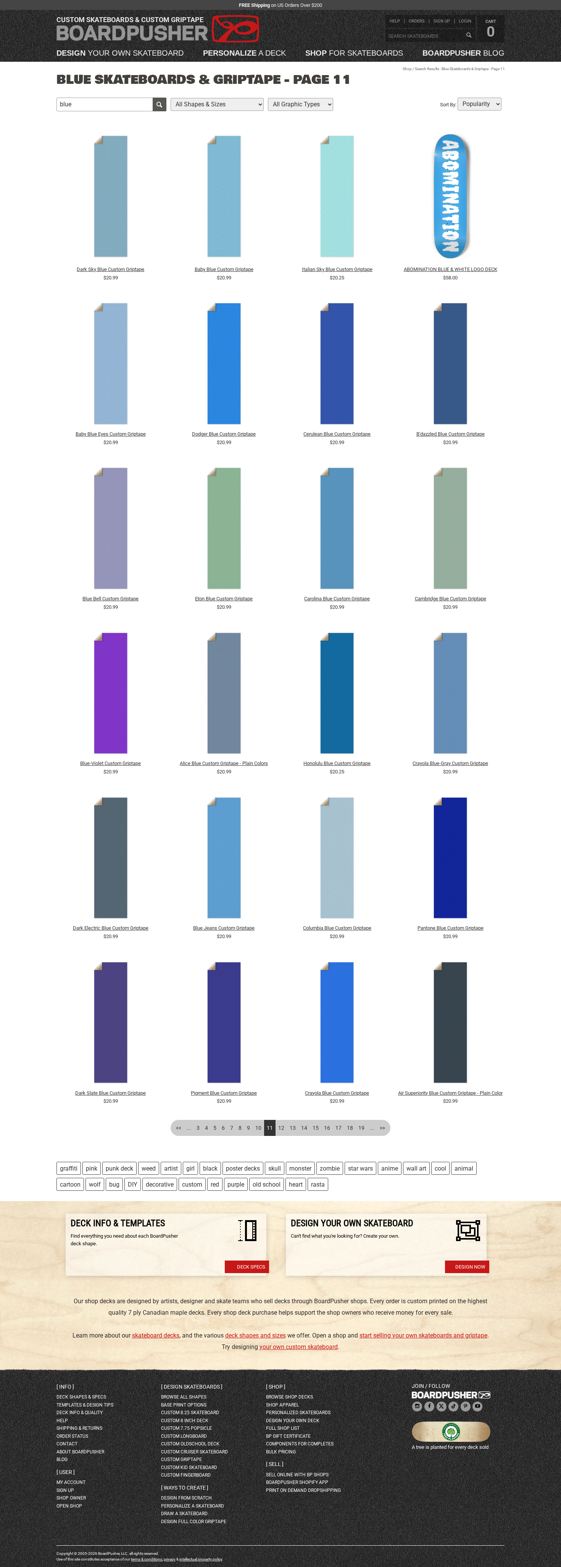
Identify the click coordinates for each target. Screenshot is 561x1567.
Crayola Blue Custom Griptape (337, 1093)
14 (304, 1128)
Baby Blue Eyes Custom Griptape (111, 434)
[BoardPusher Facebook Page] (429, 1407)
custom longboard (184, 1436)
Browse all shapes (183, 1397)
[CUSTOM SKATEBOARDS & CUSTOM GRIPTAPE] (157, 41)
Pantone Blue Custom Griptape (451, 928)
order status (72, 1436)
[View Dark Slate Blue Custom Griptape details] (110, 1024)
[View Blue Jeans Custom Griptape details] (224, 859)
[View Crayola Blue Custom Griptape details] (337, 1024)
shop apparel (282, 1405)
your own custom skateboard (299, 1346)
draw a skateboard (184, 1513)
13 (293, 1128)
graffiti (68, 1168)
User (65, 1472)
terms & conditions (146, 1559)
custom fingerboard (186, 1475)
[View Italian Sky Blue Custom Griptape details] (337, 198)
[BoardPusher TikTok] (453, 1407)
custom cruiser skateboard (194, 1452)
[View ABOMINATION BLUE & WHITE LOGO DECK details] (450, 198)
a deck (244, 53)
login (465, 21)
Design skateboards (192, 1387)
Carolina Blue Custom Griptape (337, 598)
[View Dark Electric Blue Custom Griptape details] (110, 859)
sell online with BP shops (297, 1474)
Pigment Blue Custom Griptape (224, 1093)
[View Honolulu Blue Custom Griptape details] (337, 694)
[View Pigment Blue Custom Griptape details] (224, 1024)
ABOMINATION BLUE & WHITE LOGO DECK (450, 269)
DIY (132, 1184)
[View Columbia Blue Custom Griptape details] (337, 859)
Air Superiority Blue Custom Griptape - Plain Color (450, 1093)
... (189, 1128)
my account (70, 1482)
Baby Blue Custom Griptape (224, 269)
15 (316, 1128)
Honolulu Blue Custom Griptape (337, 763)
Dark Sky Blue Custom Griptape (110, 269)
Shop (407, 69)
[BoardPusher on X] (442, 1407)
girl (190, 1168)
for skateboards (354, 53)
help (395, 21)
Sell (275, 1464)
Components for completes (300, 1444)
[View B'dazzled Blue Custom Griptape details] (450, 365)
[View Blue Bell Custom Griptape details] (110, 530)
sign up (442, 21)
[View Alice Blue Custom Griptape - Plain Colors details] (224, 694)
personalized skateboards (298, 1412)
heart (296, 1184)
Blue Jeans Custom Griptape (224, 928)
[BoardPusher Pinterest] (466, 1407)
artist (171, 1168)
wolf (95, 1184)
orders (417, 21)
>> (382, 1128)
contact (66, 1444)
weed (149, 1168)
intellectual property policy (200, 1559)
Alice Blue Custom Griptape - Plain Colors (224, 763)
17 (338, 1128)
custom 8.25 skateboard (190, 1412)
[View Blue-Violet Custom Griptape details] (110, 694)
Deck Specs (251, 1267)
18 (350, 1128)
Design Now (470, 1267)
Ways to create (185, 1488)
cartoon (70, 1184)
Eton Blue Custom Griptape (224, 598)
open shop (69, 1506)
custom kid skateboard (189, 1467)
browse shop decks (289, 1397)
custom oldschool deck (190, 1444)
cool (440, 1168)
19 (361, 1128)
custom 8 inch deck (184, 1420)
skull (274, 1168)
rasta (318, 1184)
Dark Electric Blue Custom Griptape (110, 928)
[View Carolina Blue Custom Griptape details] (337, 530)
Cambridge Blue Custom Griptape (450, 598)
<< (178, 1128)
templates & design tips (84, 1405)
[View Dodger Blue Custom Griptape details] (224, 365)
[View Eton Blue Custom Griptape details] (224, 530)
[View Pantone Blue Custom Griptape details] (450, 859)
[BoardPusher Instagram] (417, 1407)
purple (235, 1184)
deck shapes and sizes (255, 1335)
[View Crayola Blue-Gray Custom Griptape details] (450, 694)
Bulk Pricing (281, 1452)
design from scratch (186, 1498)
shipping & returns (79, 1428)
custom (192, 1184)
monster (300, 1168)
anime (389, 1168)
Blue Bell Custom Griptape (110, 598)
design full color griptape (193, 1521)
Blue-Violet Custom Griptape (110, 763)
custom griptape (181, 1459)
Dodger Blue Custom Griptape (224, 434)
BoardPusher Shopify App (297, 1482)
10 (258, 1128)
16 (327, 1128)
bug (114, 1184)
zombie (330, 1168)
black (210, 1168)
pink (91, 1168)
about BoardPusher (80, 1452)
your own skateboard (120, 53)
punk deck (119, 1168)
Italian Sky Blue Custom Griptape (337, 269)
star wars (360, 1168)
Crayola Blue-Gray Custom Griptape (450, 763)
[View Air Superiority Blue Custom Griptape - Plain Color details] (450, 1024)
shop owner (71, 1498)
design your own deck (292, 1420)
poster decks (243, 1168)
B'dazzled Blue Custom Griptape (450, 434)
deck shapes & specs (81, 1397)
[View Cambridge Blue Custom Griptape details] (450, 530)
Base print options (183, 1405)
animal (464, 1168)
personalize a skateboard (192, 1506)
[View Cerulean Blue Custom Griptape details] (337, 365)
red (215, 1184)
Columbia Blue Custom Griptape (337, 928)
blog (463, 53)
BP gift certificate (288, 1436)
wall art (416, 1168)
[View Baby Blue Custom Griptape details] (224, 198)
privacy (170, 1559)
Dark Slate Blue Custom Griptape (110, 1093)
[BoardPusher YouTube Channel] (477, 1407)
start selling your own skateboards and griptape (423, 1335)
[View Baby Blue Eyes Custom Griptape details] (110, 365)
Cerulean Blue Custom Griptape (337, 434)
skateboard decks (155, 1335)
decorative (160, 1184)
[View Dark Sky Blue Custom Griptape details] (110, 198)
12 (281, 1128)
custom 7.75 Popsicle (186, 1428)
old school (266, 1184)
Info (65, 1387)
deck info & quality (79, 1412)
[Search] (469, 35)
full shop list (283, 1428)
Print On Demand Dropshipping (303, 1490)
